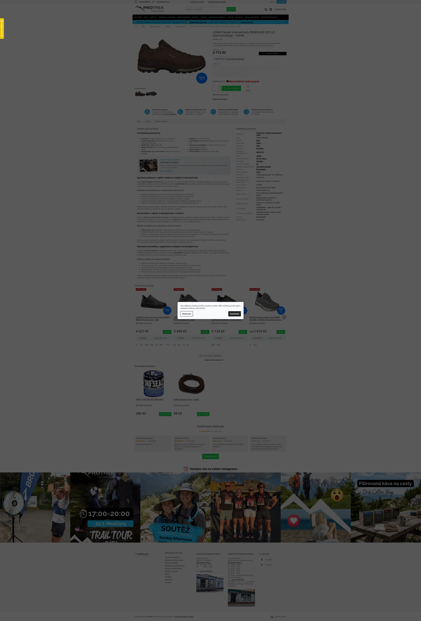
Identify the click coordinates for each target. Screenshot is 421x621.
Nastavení (186, 314)
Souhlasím (234, 314)
